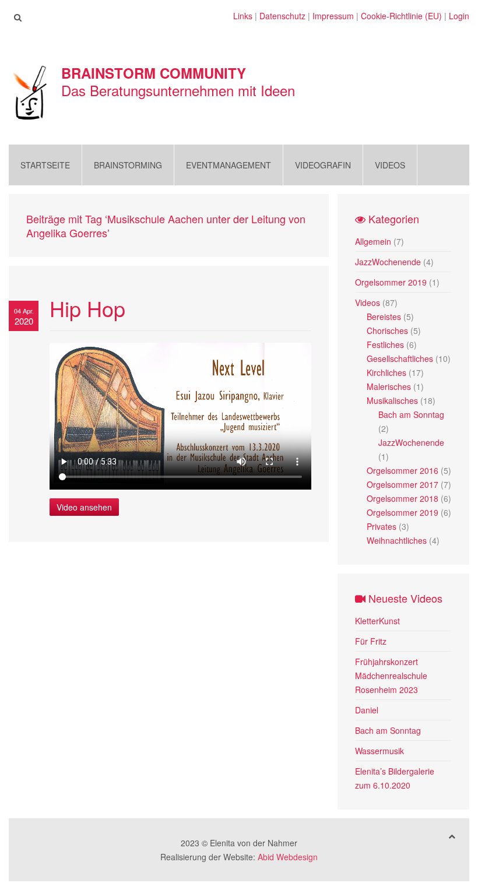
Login (459, 16)
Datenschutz (282, 16)
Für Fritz (370, 641)
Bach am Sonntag (411, 414)
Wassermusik (379, 751)
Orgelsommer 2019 (391, 282)
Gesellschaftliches (400, 358)
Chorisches (387, 330)
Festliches (385, 344)
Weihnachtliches (397, 540)
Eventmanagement (228, 165)
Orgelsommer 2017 (402, 484)
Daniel (366, 710)
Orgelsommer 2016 (402, 470)
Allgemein (373, 241)
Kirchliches (386, 372)
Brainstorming (128, 165)
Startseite (45, 165)
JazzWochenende (388, 262)
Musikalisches (392, 400)
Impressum (333, 16)
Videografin (323, 165)
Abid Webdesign (288, 857)
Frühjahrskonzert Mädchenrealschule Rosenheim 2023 (391, 675)
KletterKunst (377, 621)
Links (242, 16)
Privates (381, 526)
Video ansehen (84, 507)
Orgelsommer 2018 (402, 498)
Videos (390, 165)
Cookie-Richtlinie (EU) (401, 16)
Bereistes (384, 316)
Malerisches (389, 386)
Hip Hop (87, 308)
